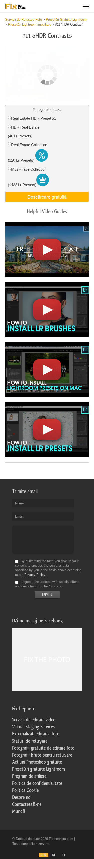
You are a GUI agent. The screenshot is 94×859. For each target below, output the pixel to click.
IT (63, 855)
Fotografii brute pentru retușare (42, 755)
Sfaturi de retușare (29, 741)
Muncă (18, 811)
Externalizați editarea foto (35, 734)
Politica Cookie (25, 790)
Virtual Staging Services (33, 726)
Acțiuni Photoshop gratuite (37, 762)
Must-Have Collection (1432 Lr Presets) (27, 177)
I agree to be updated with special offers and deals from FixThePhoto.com (47, 584)
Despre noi (21, 797)
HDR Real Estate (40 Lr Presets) (23, 131)
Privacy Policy (34, 575)
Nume (19, 503)
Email (19, 516)
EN (43, 855)
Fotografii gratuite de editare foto (43, 748)
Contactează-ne (26, 804)
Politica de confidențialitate (37, 783)
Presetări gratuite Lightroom (38, 769)
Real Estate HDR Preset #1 (33, 118)
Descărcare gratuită (47, 196)
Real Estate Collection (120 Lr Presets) (27, 152)
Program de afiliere (29, 776)
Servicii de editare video (33, 719)
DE (54, 855)
